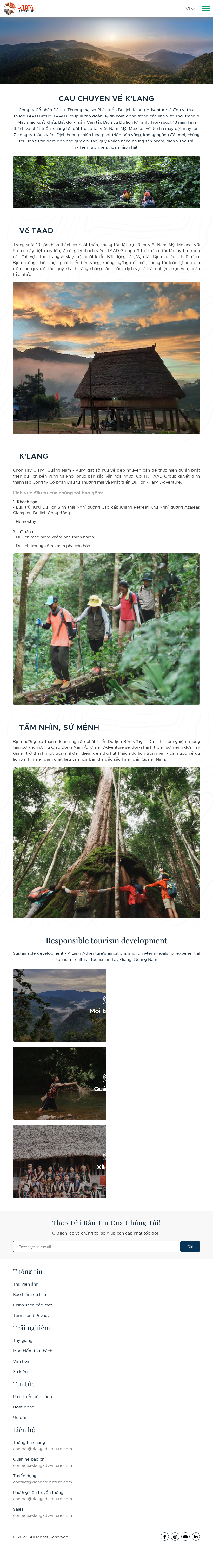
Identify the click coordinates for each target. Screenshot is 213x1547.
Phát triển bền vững (32, 1396)
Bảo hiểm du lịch (29, 1294)
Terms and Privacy (31, 1315)
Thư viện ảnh (25, 1284)
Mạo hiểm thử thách (32, 1350)
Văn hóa (21, 1361)
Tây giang (22, 1340)
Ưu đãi (19, 1417)
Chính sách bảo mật (32, 1304)
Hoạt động (23, 1407)
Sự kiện (20, 1371)
